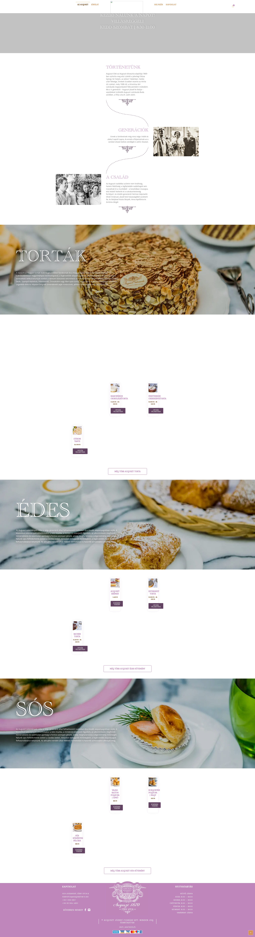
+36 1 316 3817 (69, 900)
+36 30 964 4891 (70, 903)
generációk (133, 131)
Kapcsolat (171, 4)
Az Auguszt (82, 4)
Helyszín (158, 4)
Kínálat (95, 4)
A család (117, 178)
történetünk (123, 68)
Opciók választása (118, 411)
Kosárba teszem (116, 808)
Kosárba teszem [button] (116, 604)
